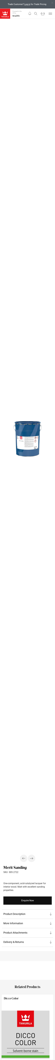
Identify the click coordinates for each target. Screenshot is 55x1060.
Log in (27, 4)
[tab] (27, 914)
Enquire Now (27, 900)
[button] (30, 13)
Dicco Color (11, 998)
